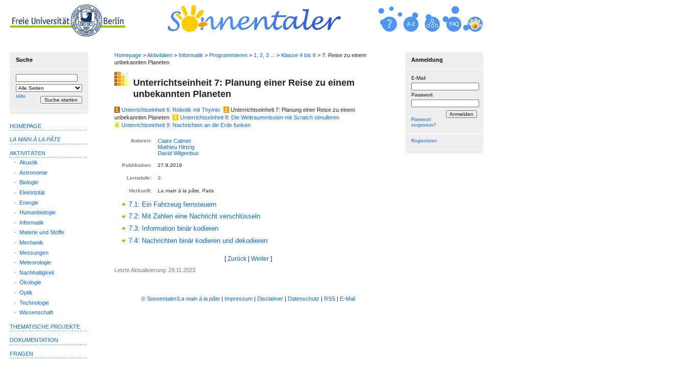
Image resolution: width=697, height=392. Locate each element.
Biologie (28, 182)
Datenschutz (303, 299)
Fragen (21, 354)
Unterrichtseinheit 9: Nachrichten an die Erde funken (186, 125)
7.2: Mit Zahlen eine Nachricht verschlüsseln (194, 216)
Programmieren (228, 55)
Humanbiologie (37, 212)
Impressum (239, 299)
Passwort (422, 94)
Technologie (34, 303)
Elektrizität (32, 192)
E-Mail (418, 78)
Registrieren (424, 140)
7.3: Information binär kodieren (173, 228)
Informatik (191, 55)
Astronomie (33, 172)
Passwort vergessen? (423, 122)
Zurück (237, 259)
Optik (26, 292)
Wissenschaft (36, 312)
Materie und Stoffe (41, 232)
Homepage (127, 55)
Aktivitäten (159, 55)
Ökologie (30, 282)
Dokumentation (34, 340)
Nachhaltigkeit (36, 273)
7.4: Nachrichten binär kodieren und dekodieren (198, 240)
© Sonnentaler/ (180, 299)
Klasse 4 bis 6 (298, 55)
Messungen (33, 253)
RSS (329, 299)
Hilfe (21, 96)
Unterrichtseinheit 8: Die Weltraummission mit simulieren (259, 117)
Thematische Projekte (45, 327)
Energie (28, 203)
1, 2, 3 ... (264, 55)
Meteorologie (35, 262)
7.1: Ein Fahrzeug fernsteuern (172, 204)
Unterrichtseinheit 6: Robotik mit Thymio (170, 110)
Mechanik (31, 242)
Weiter (260, 259)
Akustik (28, 162)
